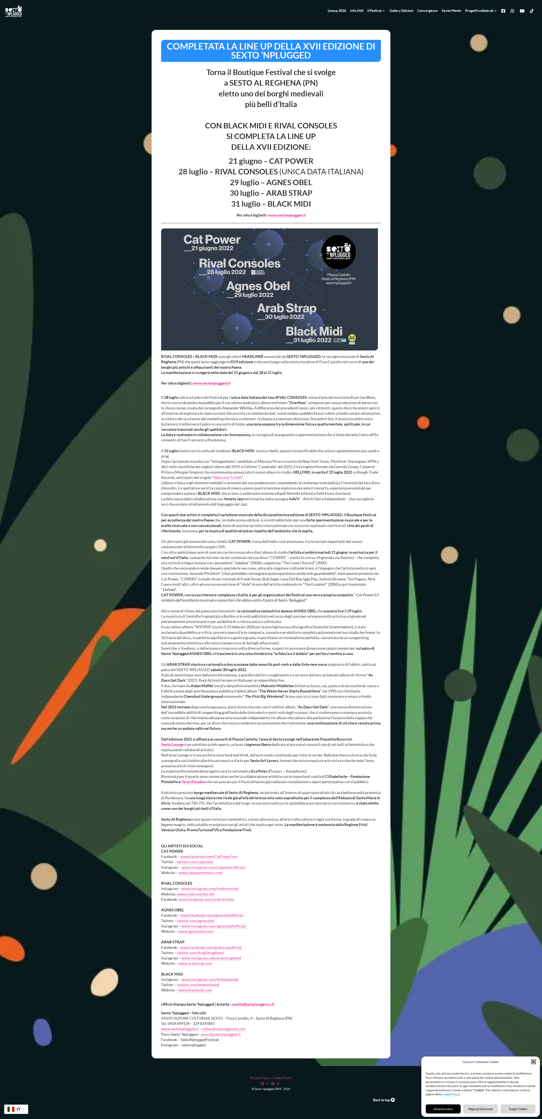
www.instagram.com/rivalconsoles (210, 888)
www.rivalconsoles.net (195, 894)
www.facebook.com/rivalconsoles (206, 899)
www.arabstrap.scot (195, 963)
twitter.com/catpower (195, 862)
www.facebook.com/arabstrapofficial (211, 947)
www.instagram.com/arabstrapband (211, 958)
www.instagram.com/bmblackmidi (209, 979)
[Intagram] (268, 1083)
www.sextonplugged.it (287, 215)
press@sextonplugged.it (221, 1034)
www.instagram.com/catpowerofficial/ (213, 867)
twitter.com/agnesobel (195, 921)
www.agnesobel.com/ (196, 931)
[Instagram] (513, 10)
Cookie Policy (451, 1094)
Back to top (382, 1100)
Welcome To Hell (228, 477)
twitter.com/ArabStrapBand (200, 953)
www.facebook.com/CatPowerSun (208, 856)
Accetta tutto (443, 1109)
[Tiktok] (532, 10)
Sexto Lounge (172, 744)
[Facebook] (503, 10)
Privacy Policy (260, 1078)
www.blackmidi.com (195, 990)
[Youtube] (523, 10)
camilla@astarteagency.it (253, 1004)
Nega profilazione (480, 1109)
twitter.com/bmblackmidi (198, 985)
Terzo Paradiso (193, 782)
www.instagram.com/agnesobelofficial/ (213, 926)
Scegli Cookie (518, 1109)
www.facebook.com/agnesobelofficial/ (212, 915)
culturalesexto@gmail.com (223, 1029)
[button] (533, 1062)
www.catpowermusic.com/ (200, 872)
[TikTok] (279, 1083)
